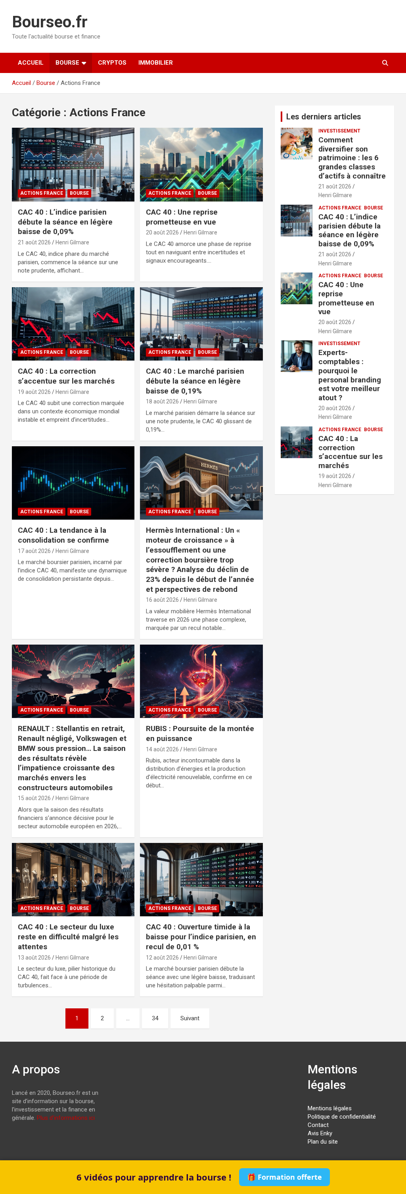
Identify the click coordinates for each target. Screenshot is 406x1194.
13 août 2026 (34, 957)
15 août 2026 (34, 798)
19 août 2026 (34, 392)
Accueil (31, 62)
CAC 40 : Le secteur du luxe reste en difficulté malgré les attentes (68, 936)
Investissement (339, 131)
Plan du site (323, 1141)
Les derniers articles (323, 116)
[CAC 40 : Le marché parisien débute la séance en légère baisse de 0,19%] (201, 324)
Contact (318, 1125)
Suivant (189, 1018)
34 (155, 1018)
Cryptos (112, 62)
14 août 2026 (162, 749)
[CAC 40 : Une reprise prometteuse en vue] (201, 165)
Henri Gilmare (72, 242)
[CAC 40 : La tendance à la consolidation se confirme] (73, 483)
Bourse (67, 62)
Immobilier (155, 62)
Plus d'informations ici (66, 1117)
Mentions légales (330, 1108)
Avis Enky (320, 1133)
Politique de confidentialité (342, 1116)
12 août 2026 (162, 957)
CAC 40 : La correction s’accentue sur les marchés (66, 376)
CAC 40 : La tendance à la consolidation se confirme (63, 535)
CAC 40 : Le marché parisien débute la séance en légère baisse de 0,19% (195, 381)
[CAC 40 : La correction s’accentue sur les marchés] (73, 324)
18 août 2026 (162, 401)
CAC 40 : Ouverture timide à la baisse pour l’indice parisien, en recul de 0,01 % (201, 936)
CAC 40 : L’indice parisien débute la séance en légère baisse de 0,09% (65, 221)
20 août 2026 (162, 232)
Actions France (41, 193)
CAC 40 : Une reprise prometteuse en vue (182, 217)
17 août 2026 (34, 551)
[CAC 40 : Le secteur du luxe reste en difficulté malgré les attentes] (73, 880)
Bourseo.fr (50, 22)
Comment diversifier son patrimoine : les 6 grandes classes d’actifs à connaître (352, 157)
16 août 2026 (162, 600)
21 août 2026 (34, 242)
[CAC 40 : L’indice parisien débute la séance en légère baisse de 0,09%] (73, 165)
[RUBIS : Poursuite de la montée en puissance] (201, 681)
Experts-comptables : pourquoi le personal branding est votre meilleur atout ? (349, 375)
